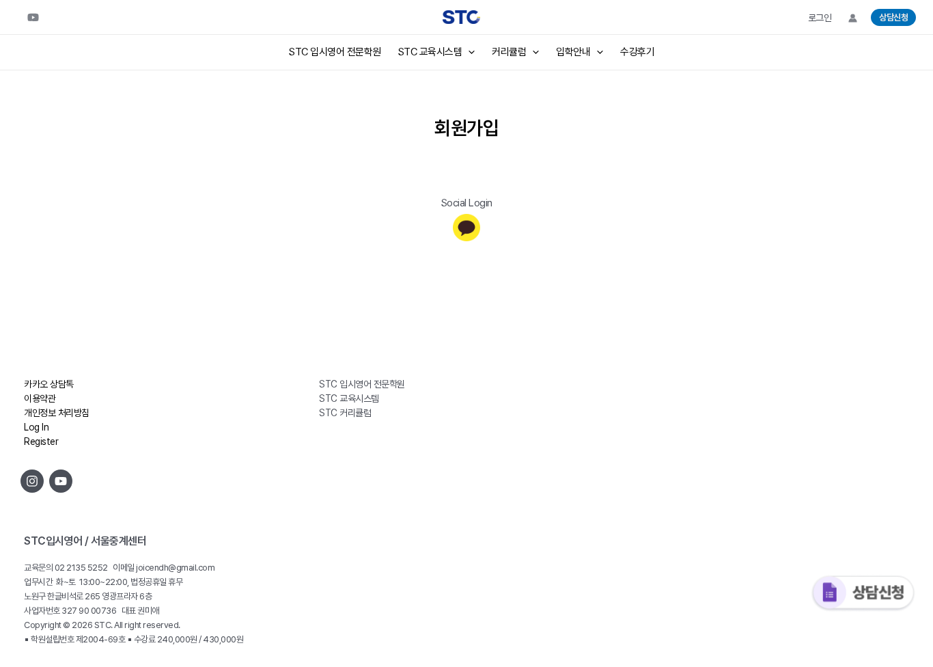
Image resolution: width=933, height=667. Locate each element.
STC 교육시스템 (430, 52)
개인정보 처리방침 (56, 412)
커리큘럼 (509, 52)
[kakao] (466, 227)
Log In (36, 427)
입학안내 (573, 52)
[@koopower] (60, 481)
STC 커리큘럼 (345, 412)
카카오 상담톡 (49, 384)
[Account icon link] (852, 18)
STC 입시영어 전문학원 (335, 52)
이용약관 (39, 398)
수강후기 (637, 52)
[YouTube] (33, 17)
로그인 (820, 17)
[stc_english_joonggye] (32, 481)
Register (41, 441)
